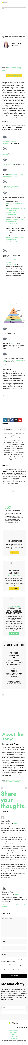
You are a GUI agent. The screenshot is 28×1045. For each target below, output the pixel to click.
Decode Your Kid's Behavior (14, 573)
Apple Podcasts (11, 67)
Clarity (11, 343)
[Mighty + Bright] (14, 657)
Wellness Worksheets (11, 264)
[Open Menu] (26, 2)
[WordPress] (5, 420)
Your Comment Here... (7, 918)
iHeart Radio (17, 781)
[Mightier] (14, 668)
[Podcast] (8, 420)
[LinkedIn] (22, 1027)
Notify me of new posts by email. (11, 970)
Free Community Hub (14, 541)
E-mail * (4, 948)
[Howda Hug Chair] (14, 679)
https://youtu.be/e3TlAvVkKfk (14, 203)
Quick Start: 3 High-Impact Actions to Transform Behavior (14, 610)
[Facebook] (12, 420)
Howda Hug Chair (14, 681)
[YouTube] (26, 1027)
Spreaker (11, 69)
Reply (15, 823)
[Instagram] (16, 420)
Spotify (17, 69)
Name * (4, 941)
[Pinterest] (24, 1027)
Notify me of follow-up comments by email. (13, 965)
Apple (11, 153)
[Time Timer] (14, 650)
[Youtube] (20, 420)
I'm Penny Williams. (13, 509)
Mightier (14, 671)
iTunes (10, 478)
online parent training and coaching (13, 360)
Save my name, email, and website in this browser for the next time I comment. (14, 960)
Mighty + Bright (14, 660)
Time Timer (14, 653)
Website (4, 954)
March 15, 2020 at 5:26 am (7, 823)
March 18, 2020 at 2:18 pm (8, 894)
